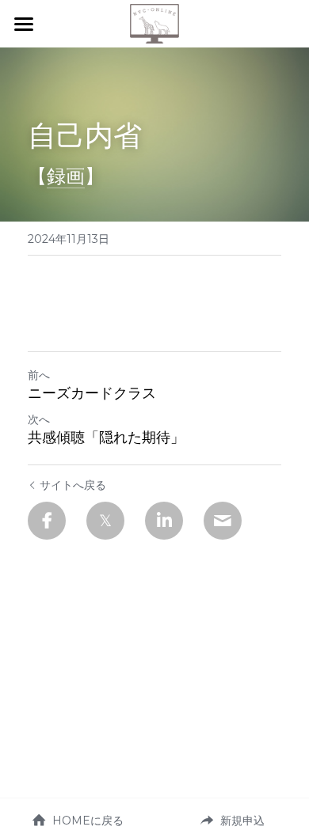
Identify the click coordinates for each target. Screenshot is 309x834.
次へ (39, 419)
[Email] (223, 521)
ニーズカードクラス (92, 393)
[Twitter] (105, 521)
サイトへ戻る (73, 485)
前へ (39, 375)
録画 (66, 176)
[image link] (154, 22)
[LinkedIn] (164, 521)
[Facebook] (47, 521)
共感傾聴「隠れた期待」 (106, 437)
